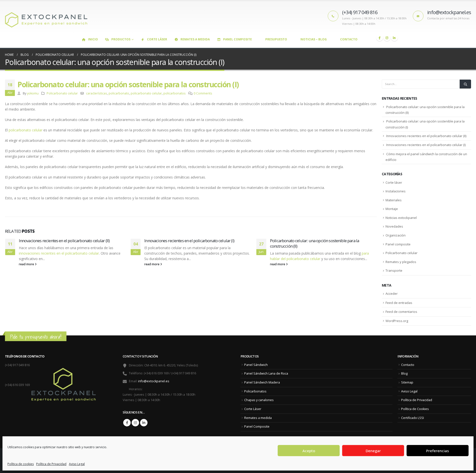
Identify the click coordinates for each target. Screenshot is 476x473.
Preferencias (437, 450)
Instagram (135, 422)
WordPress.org (397, 321)
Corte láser (394, 182)
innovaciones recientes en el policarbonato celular (59, 253)
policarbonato (119, 93)
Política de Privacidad (51, 464)
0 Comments (203, 93)
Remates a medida (195, 39)
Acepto (308, 450)
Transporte (394, 270)
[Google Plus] (387, 37)
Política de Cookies (415, 409)
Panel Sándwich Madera (262, 382)
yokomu (33, 93)
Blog (404, 373)
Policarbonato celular (62, 93)
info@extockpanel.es (153, 381)
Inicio (93, 39)
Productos (120, 39)
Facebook (127, 422)
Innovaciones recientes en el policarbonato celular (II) (64, 240)
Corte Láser (157, 39)
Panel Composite (237, 39)
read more (27, 264)
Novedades (394, 226)
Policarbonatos (255, 391)
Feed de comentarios (401, 311)
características (96, 93)
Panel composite (398, 244)
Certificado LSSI (412, 418)
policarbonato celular (146, 93)
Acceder (392, 293)
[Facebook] (379, 37)
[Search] (465, 84)
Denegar (373, 450)
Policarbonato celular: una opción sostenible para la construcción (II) (314, 243)
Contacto (348, 39)
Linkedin (144, 422)
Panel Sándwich (256, 365)
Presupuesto (276, 39)
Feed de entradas (399, 302)
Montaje (392, 209)
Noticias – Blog (313, 39)
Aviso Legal (77, 464)
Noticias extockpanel (401, 217)
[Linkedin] (394, 37)
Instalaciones (396, 191)
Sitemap (407, 382)
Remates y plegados (401, 262)
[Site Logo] (48, 18)
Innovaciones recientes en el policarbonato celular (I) (189, 240)
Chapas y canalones (259, 400)
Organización (396, 235)
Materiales (394, 200)
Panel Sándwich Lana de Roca (266, 373)
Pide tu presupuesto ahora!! (35, 337)
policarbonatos (174, 93)
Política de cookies (20, 464)
